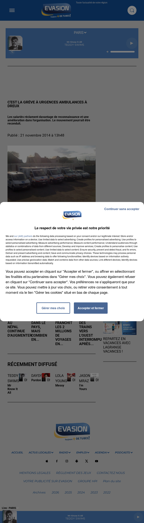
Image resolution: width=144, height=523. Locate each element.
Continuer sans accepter (121, 209)
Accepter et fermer (91, 308)
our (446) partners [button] (23, 236)
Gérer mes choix (53, 308)
